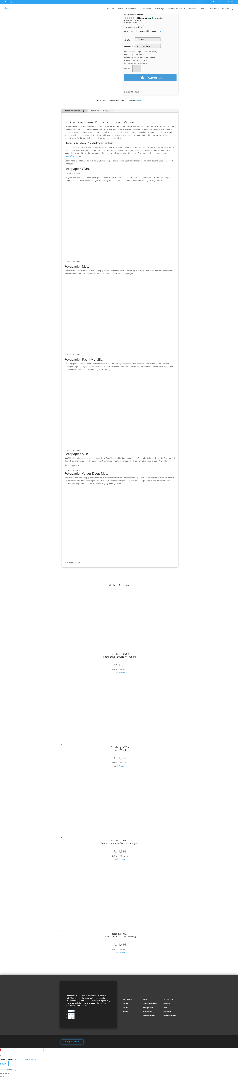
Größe (127, 40)
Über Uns (125, 1008)
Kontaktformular (71, 156)
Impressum (167, 1004)
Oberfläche (129, 46)
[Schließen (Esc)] (8, 1073)
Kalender (110, 9)
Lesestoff (213, 9)
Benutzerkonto (218, 2)
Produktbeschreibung (74, 111)
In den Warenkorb (150, 77)
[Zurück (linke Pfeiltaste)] (1, 1076)
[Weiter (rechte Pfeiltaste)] (3, 1076)
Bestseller (192, 9)
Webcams (126, 1011)
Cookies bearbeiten (170, 1015)
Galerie (203, 9)
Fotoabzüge (159, 9)
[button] (143, 18)
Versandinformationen (150, 1004)
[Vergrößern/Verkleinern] (1, 1073)
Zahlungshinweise (148, 1008)
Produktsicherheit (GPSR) (102, 111)
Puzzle (120, 9)
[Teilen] (6, 1073)
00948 (159, 31)
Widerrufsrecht (147, 1011)
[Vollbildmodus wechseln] (3, 1073)
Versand (122, 672)
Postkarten (146, 9)
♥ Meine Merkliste (204, 2)
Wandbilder (131, 9)
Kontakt (225, 9)
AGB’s (165, 1008)
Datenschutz (168, 1011)
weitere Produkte (175, 9)
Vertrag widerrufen (149, 1015)
